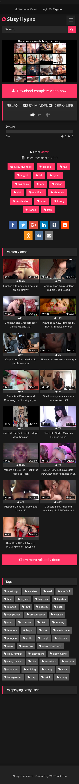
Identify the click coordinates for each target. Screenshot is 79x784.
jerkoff (58, 183)
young (63, 677)
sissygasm (38, 653)
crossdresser (37, 614)
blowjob (11, 606)
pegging (12, 638)
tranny (60, 201)
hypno (56, 175)
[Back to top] (68, 774)
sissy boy (27, 645)
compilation (14, 614)
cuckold (58, 614)
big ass (25, 599)
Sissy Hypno (20, 19)
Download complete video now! (41, 91)
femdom (12, 630)
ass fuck (66, 591)
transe (32, 209)
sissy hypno (60, 653)
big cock (47, 166)
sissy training (14, 661)
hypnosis (23, 183)
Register (58, 9)
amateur (33, 591)
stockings (50, 661)
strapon (69, 661)
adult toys (13, 591)
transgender (14, 677)
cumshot (27, 622)
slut (34, 661)
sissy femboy (14, 653)
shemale (59, 192)
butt (28, 606)
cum (9, 622)
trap (49, 209)
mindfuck (37, 192)
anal (49, 591)
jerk (42, 183)
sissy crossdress (51, 645)
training (31, 669)
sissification (22, 201)
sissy (43, 201)
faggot (24, 175)
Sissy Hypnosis (23, 166)
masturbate (63, 630)
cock (59, 606)
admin (45, 152)
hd (40, 175)
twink (48, 677)
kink (19, 192)
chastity (43, 606)
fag (65, 166)
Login (45, 9)
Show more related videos (39, 560)
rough (45, 638)
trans (64, 669)
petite (29, 638)
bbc (9, 599)
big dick (61, 599)
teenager (12, 669)
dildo (43, 622)
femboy (59, 622)
